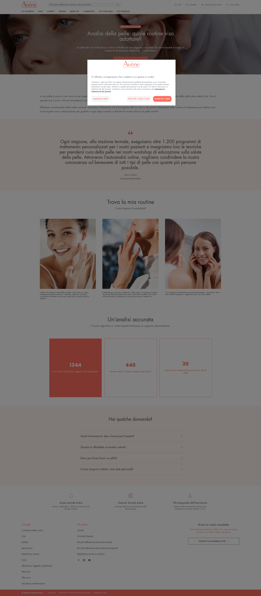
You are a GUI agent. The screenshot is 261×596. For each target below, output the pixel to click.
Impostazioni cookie (100, 99)
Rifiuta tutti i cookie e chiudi (139, 99)
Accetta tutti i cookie (162, 99)
